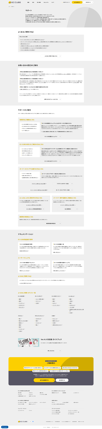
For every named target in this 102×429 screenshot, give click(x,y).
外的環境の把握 (74, 421)
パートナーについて (56, 408)
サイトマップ (44, 427)
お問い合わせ (54, 400)
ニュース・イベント (22, 408)
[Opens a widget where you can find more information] (4, 427)
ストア (53, 2)
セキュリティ (46, 2)
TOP (9, 6)
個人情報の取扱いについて (49, 421)
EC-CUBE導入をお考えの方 (24, 390)
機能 (28, 2)
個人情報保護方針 (57, 421)
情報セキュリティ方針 (81, 421)
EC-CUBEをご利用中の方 (23, 400)
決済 (33, 2)
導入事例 (39, 2)
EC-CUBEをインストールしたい (58, 390)
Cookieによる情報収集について (66, 421)
